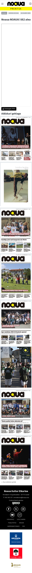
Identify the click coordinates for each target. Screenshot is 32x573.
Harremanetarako (13, 526)
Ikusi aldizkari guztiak (9, 482)
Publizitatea (12, 523)
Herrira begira (14, 13)
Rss (23, 526)
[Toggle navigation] (2, 3)
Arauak (21, 523)
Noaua (4, 13)
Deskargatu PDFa (9, 109)
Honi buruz (10, 519)
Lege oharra (21, 519)
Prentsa (16, 8)
